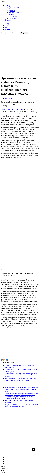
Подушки (12, 18)
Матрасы (12, 14)
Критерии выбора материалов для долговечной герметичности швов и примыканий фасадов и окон (21, 389)
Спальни (8, 22)
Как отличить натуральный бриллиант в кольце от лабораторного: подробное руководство (21, 394)
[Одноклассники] (4, 360)
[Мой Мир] (7, 360)
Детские (12, 11)
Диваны (8, 20)
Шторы (7, 24)
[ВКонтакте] (2, 360)
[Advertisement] (20, 461)
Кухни (7, 27)
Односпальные (14, 7)
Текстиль (8, 29)
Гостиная (8, 25)
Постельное (13, 16)
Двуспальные (13, 9)
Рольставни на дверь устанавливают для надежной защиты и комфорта (19, 397)
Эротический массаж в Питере (11, 109)
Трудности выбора (15, 12)
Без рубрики (9, 98)
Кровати (8, 5)
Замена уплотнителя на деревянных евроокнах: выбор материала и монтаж (21, 405)
